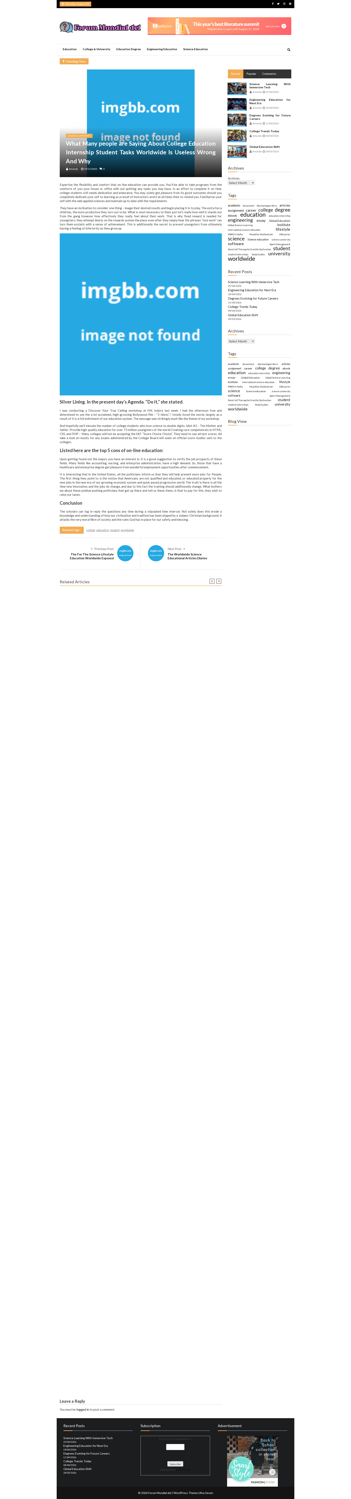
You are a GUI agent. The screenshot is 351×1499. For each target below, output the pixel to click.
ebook (232, 215)
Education (70, 49)
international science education (244, 229)
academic (234, 205)
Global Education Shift (264, 146)
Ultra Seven (205, 1493)
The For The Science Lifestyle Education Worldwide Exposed (92, 556)
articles (285, 205)
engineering (240, 220)
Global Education (279, 220)
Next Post (174, 549)
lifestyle (283, 229)
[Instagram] (284, 3)
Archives (234, 178)
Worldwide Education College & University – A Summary (102, 926)
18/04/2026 (272, 107)
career (251, 210)
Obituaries (284, 234)
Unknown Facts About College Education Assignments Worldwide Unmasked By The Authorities (132, 1266)
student (115, 530)
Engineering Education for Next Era (270, 101)
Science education (258, 239)
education (102, 530)
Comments (269, 73)
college (90, 530)
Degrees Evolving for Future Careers (270, 117)
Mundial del (183, 1469)
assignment (236, 210)
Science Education (195, 49)
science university (281, 239)
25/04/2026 (272, 91)
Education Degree (128, 49)
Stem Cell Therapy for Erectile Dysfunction (249, 249)
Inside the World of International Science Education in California (108, 1383)
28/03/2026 (272, 151)
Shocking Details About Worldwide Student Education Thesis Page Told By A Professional (127, 756)
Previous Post (104, 549)
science (236, 238)
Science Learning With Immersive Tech (270, 85)
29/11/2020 (90, 168)
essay (261, 220)
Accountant (248, 205)
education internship (279, 215)
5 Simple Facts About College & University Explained (99, 1096)
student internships (238, 254)
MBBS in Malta (235, 234)
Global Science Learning (240, 225)
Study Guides (258, 254)
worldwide (127, 530)
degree (282, 210)
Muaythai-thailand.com (261, 234)
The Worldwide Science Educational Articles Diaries (187, 556)
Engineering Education (162, 49)
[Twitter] (278, 3)
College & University (96, 49)
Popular (251, 73)
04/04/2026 (272, 135)
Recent (235, 73)
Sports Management (280, 244)
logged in (82, 1409)
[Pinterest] (290, 3)
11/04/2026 (272, 123)
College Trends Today (264, 131)
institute (283, 225)
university (279, 253)
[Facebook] (272, 3)
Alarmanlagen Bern (267, 205)
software (236, 244)
